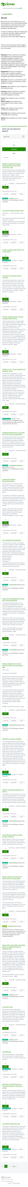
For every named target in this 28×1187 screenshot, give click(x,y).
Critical (22, 194)
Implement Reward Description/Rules (8, 480)
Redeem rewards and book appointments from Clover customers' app (11, 165)
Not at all (6, 194)
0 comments (11, 183)
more (15, 344)
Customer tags (7, 1007)
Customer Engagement (20, 183)
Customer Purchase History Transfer (11, 277)
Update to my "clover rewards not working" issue (13, 370)
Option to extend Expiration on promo (13, 791)
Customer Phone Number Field (13, 211)
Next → (14, 1166)
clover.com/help (9, 1181)
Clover (9, 1183)
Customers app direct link (11, 1124)
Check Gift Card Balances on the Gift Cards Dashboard (13, 599)
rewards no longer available (11, 739)
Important (14, 194)
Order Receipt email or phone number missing (12, 836)
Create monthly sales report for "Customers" (13, 251)
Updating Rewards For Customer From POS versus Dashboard (13, 433)
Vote (5, 187)
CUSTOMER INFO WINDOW (11, 540)
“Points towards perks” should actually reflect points (12, 318)
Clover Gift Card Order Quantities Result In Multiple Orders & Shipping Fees (13, 947)
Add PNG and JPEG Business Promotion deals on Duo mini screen (12, 1086)
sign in (18, 8)
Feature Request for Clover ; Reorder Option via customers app (12, 665)
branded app (6, 1052)
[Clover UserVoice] (8, 4)
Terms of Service (16, 1183)
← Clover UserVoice (7, 14)
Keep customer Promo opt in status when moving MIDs (12, 877)
